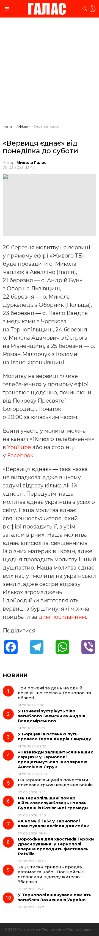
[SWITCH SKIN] (93, 8)
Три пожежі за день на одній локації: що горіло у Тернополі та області (54, 692)
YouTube (19, 447)
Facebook (20, 455)
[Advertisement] (49, 72)
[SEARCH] (84, 8)
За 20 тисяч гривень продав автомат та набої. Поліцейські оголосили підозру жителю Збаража (51, 874)
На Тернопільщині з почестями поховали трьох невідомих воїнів (55, 782)
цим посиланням (62, 617)
